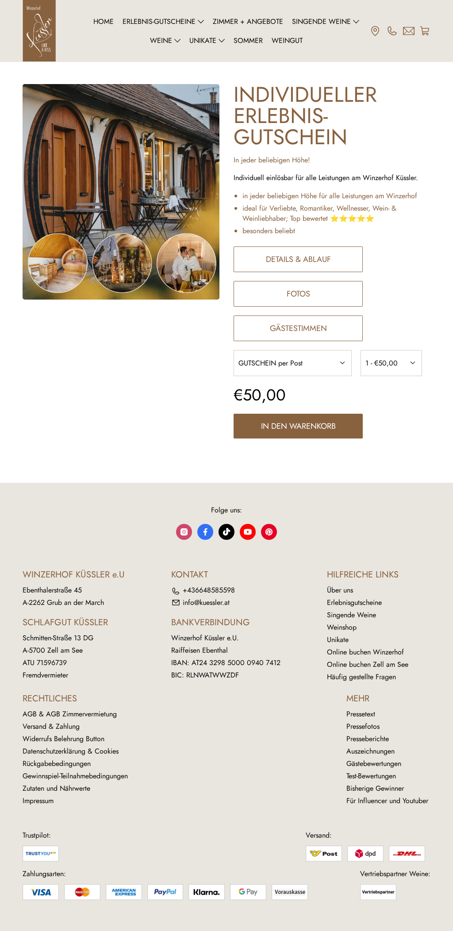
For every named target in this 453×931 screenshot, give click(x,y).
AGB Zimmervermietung (81, 714)
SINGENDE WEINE (321, 21)
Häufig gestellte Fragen (361, 677)
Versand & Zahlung (51, 726)
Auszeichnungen (370, 751)
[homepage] (53, 31)
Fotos (298, 294)
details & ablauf (298, 259)
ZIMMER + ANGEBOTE (248, 21)
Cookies (107, 751)
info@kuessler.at (206, 602)
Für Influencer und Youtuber (387, 801)
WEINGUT (287, 40)
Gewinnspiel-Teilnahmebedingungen (75, 776)
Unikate (338, 640)
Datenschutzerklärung (54, 751)
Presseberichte (367, 739)
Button (95, 739)
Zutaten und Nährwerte (56, 788)
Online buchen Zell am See (367, 664)
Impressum (38, 801)
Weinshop (342, 627)
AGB (30, 714)
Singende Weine (351, 615)
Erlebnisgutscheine (354, 602)
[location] (375, 31)
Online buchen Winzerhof (365, 652)
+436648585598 (209, 590)
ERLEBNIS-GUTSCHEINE (159, 21)
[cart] (425, 31)
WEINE (161, 40)
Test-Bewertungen (371, 776)
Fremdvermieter (45, 675)
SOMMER (248, 40)
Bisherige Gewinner (375, 788)
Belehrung (69, 739)
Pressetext (360, 714)
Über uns (340, 590)
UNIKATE (202, 40)
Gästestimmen (298, 328)
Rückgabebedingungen (57, 763)
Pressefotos (363, 726)
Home (103, 21)
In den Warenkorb (298, 426)
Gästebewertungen (373, 763)
